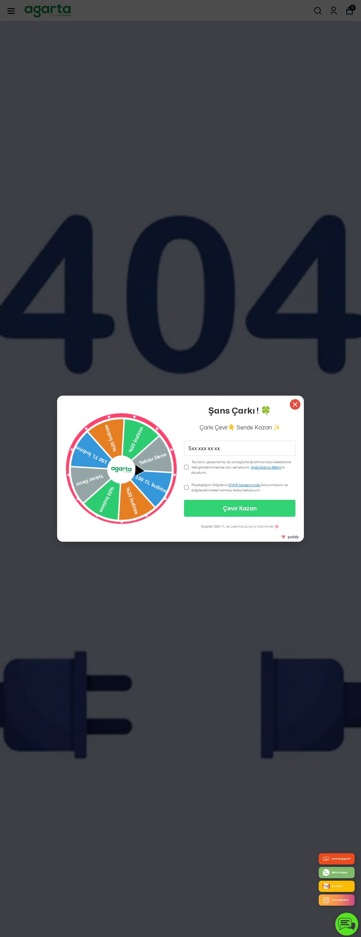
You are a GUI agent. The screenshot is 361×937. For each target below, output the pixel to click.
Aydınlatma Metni (266, 467)
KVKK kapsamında (244, 484)
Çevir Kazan (240, 508)
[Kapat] (295, 404)
